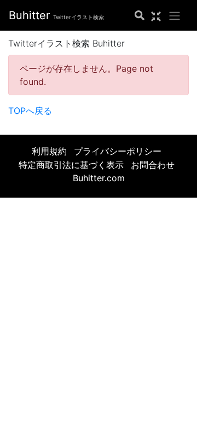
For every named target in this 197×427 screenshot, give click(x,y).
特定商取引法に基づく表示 (71, 164)
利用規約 (49, 151)
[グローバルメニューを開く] (174, 15)
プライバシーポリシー (117, 151)
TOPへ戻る (30, 110)
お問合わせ (153, 164)
